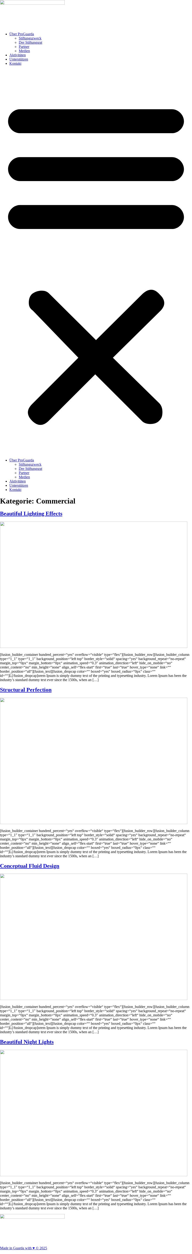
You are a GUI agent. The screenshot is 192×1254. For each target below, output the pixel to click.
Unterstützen (18, 59)
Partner (24, 47)
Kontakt (15, 63)
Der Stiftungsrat (30, 42)
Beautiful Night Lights (27, 1042)
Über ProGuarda (21, 34)
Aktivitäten (17, 55)
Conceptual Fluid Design (29, 866)
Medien (24, 51)
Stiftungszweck (30, 38)
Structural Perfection (26, 690)
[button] (96, 261)
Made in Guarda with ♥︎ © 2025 (23, 1248)
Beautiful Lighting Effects (31, 514)
